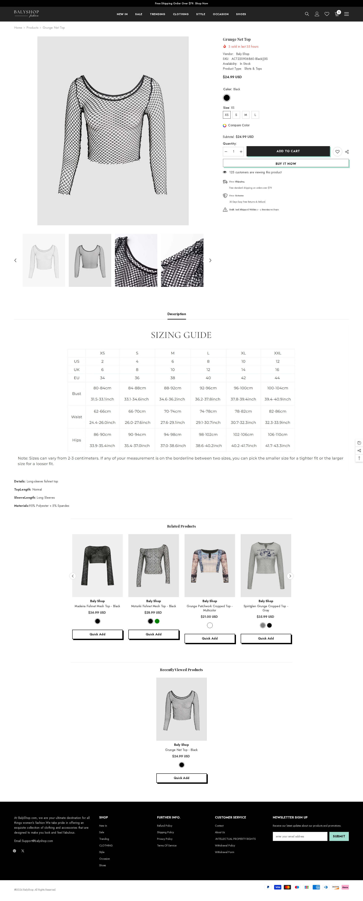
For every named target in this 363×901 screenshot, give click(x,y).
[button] (15, 260)
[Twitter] (23, 851)
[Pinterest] (14, 851)
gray (263, 625)
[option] (113, 130)
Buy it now (286, 164)
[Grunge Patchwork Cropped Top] (210, 565)
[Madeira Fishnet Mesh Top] (97, 565)
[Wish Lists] (327, 14)
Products (32, 27)
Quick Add (97, 634)
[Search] (307, 13)
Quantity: (230, 143)
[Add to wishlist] (337, 151)
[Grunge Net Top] (181, 709)
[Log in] (317, 14)
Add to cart (288, 151)
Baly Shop (243, 54)
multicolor (210, 625)
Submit (339, 836)
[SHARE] (345, 151)
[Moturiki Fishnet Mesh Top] (153, 565)
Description (177, 314)
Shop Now (201, 3)
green (157, 621)
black (97, 621)
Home (18, 27)
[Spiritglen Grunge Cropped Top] (266, 565)
